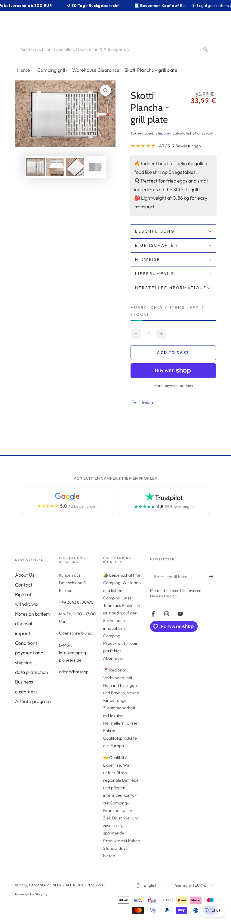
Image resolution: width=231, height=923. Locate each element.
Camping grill (51, 70)
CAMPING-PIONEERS (46, 885)
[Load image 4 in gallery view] (95, 167)
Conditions (26, 643)
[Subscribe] (212, 576)
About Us (24, 575)
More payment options (173, 385)
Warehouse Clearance (95, 70)
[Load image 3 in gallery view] (75, 167)
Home (23, 70)
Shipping (164, 133)
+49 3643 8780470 (76, 602)
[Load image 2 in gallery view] (55, 167)
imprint (22, 633)
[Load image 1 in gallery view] (35, 167)
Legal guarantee (209, 5)
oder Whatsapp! (74, 671)
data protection (31, 672)
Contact (23, 585)
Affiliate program (33, 701)
